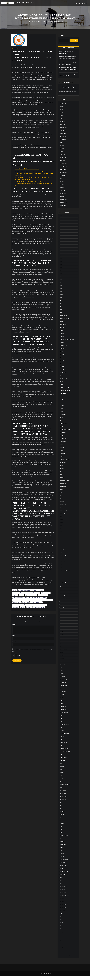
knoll (61, 646)
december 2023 (63, 199)
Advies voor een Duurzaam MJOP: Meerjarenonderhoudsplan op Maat (48, 21)
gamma (61, 498)
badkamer (62, 342)
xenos (61, 937)
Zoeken (61, 36)
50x (60, 270)
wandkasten (62, 901)
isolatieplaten (63, 598)
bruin (61, 402)
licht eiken (62, 658)
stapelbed (62, 823)
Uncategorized (15, 48)
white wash (62, 919)
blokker (61, 381)
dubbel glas (62, 453)
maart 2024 (62, 190)
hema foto (62, 549)
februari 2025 (63, 157)
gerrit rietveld (63, 504)
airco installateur (63, 315)
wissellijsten (62, 922)
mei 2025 (62, 148)
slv (60, 817)
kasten (61, 613)
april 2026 (62, 115)
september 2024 (63, 172)
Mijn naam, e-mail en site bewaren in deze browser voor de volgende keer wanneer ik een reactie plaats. (32, 650)
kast (60, 610)
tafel (61, 826)
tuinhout (62, 841)
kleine (61, 640)
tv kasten (62, 853)
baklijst (61, 351)
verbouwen (62, 874)
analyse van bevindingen (24, 590)
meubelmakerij (63, 709)
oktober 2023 (63, 205)
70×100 (61, 294)
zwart (61, 950)
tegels (61, 832)
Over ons (77, 3)
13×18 (61, 219)
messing (61, 697)
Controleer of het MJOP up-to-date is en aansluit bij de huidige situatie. (31, 171)
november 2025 (63, 130)
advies (14, 590)
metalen (61, 703)
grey (61, 525)
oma (61, 739)
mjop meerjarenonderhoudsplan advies (37, 604)
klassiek (61, 628)
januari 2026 (62, 124)
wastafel (61, 913)
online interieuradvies (65, 751)
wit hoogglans (63, 928)
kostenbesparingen (47, 600)
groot (61, 531)
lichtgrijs (61, 661)
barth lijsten (62, 366)
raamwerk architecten (65, 784)
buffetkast (62, 405)
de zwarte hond (63, 423)
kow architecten (63, 649)
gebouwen (34, 595)
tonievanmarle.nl (24, 2)
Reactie (14, 624)
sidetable (62, 811)
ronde (61, 805)
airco (61, 312)
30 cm (61, 243)
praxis (61, 775)
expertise (27, 595)
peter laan (62, 766)
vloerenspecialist (63, 886)
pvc (60, 781)
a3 (60, 303)
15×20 (61, 225)
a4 (60, 306)
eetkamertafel (63, 462)
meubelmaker (63, 706)
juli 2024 (61, 178)
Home (28, 21)
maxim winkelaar (63, 685)
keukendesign (63, 625)
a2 (60, 300)
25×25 (61, 237)
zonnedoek (62, 944)
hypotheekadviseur (64, 583)
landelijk (61, 652)
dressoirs (62, 447)
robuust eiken (63, 793)
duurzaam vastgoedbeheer (33, 592)
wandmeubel (63, 904)
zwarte (61, 953)
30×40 (61, 255)
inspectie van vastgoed (18, 600)
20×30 (61, 234)
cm (60, 420)
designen (62, 435)
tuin (60, 838)
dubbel (61, 450)
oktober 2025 (63, 133)
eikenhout (62, 489)
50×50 (61, 273)
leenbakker (62, 655)
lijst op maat (62, 664)
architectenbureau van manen (67, 339)
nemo (61, 727)
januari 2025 (62, 160)
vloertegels (62, 889)
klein (61, 637)
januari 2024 (62, 196)
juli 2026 (61, 106)
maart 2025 (62, 154)
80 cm (61, 297)
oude (61, 754)
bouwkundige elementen (19, 592)
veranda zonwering (64, 871)
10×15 (61, 216)
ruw (60, 808)
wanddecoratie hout (64, 895)
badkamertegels (63, 345)
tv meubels (62, 862)
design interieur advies (65, 429)
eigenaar (15, 595)
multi (61, 718)
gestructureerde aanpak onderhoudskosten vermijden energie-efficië (29, 597)
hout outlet (62, 562)
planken (61, 772)
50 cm (61, 267)
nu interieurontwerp (64, 733)
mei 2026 (62, 112)
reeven (61, 787)
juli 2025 (61, 142)
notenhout (62, 730)
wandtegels (62, 910)
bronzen (61, 399)
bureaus (61, 411)
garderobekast (63, 501)
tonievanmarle (17, 64)
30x (60, 246)
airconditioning (63, 324)
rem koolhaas (63, 790)
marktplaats (62, 676)
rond (61, 802)
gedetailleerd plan (43, 595)
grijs (61, 528)
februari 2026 (63, 121)
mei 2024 (62, 184)
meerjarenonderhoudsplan (19, 604)
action (61, 309)
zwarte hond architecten (65, 956)
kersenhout (62, 619)
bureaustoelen (63, 414)
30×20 (61, 249)
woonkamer (62, 934)
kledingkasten (63, 634)
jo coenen (62, 601)
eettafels (62, 468)
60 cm (61, 279)
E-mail (14, 642)
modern (61, 715)
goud (61, 516)
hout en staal (63, 556)
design (61, 426)
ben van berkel (63, 372)
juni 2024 (62, 181)
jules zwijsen (62, 607)
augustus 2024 (63, 175)
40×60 (61, 264)
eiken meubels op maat (65, 480)
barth (61, 363)
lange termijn (25, 602)
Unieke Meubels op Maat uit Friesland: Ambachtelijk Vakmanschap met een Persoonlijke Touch (67, 58)
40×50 (61, 261)
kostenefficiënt (16, 602)
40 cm (61, 258)
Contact (84, 3)
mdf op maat (63, 691)
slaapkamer (62, 814)
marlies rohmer (63, 679)
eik (60, 471)
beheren (41, 590)
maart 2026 (62, 118)
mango (61, 673)
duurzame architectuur (65, 459)
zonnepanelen (63, 947)
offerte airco (62, 736)
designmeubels (63, 438)
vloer (61, 883)
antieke (61, 330)
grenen (61, 519)
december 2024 (63, 163)
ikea (60, 589)
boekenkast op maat (64, 387)
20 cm (61, 228)
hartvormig (62, 543)
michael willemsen (64, 712)
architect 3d (62, 336)
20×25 (61, 231)
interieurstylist (63, 595)
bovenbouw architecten (65, 390)
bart (61, 357)
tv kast (61, 850)
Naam (14, 635)
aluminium (62, 327)
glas (60, 507)
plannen (22, 607)
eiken (61, 474)
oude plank (62, 760)
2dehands (62, 240)
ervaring (21, 595)
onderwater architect (64, 748)
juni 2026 (62, 109)
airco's (61, 321)
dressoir (61, 444)
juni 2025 (62, 145)
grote (61, 534)
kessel (61, 622)
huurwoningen (63, 580)
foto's (61, 495)
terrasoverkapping (64, 835)
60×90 (61, 288)
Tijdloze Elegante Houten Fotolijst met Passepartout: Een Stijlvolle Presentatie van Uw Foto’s (68, 69)
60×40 (61, 282)
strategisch (29, 607)
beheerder (34, 590)
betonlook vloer (63, 378)
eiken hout (62, 477)
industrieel (62, 592)
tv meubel (62, 856)
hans (61, 537)
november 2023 (63, 202)
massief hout (63, 682)
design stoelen (63, 432)
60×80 (61, 285)
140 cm (61, 222)
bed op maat (62, 369)
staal (61, 820)
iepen (61, 586)
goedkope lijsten (63, 513)
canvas (61, 417)
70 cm (61, 291)
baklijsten (62, 354)
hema (61, 546)
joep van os (62, 604)
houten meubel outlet (65, 571)
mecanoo (62, 694)
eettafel (61, 465)
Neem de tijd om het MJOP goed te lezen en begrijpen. (27, 168)
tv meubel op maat (64, 859)
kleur (61, 643)
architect (62, 333)
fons (61, 492)
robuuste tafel (63, 799)
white (61, 916)
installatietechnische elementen (33, 600)
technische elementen (39, 607)
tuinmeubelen (63, 844)
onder (61, 745)
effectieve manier (45, 592)
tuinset (61, 847)
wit (60, 925)
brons (61, 396)
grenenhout (62, 522)
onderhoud (15, 607)
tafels (61, 829)
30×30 (61, 252)
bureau (61, 408)
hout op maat (63, 559)
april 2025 (62, 151)
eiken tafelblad (63, 486)
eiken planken (63, 483)
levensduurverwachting (36, 602)
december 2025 (63, 127)
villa (60, 880)
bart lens (62, 360)
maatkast (62, 670)
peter (61, 763)
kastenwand (62, 616)
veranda (61, 868)
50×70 (61, 276)
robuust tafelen (63, 796)
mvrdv (61, 721)
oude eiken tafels (63, 757)
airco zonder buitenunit (65, 318)
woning (61, 931)
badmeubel (62, 348)
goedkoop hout (63, 510)
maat (61, 667)
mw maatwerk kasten (64, 724)
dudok (61, 456)
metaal (61, 700)
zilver (61, 941)
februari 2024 (63, 193)
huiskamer (62, 577)
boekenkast (62, 384)
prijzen (61, 778)
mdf (60, 688)
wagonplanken (63, 892)
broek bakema (63, 393)
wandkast (62, 898)
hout (61, 552)
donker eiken (63, 441)
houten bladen (63, 568)
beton (61, 375)
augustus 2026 (63, 103)
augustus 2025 (63, 139)
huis (61, 574)
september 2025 (63, 136)
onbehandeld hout (64, 742)
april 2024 (62, 187)
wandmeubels (63, 907)
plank (61, 769)
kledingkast (62, 631)
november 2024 (63, 166)
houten (61, 565)
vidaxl (61, 877)
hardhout (62, 540)
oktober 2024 (63, 169)
